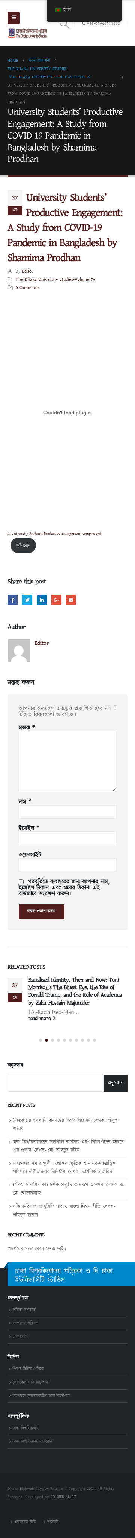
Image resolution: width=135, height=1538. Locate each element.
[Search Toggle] (64, 24)
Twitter (27, 600)
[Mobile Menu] (14, 18)
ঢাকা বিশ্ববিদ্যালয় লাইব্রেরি (32, 1441)
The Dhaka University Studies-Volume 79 (55, 279)
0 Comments (28, 288)
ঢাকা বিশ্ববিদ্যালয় (25, 1428)
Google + (56, 600)
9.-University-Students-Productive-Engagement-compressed (54, 533)
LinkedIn (42, 600)
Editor (27, 271)
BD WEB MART (63, 1497)
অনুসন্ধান (15, 1065)
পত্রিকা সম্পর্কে (24, 1310)
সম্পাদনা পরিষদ (25, 1323)
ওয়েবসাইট (30, 855)
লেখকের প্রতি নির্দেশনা (30, 1382)
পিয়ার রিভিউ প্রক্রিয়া (28, 1369)
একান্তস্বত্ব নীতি (25, 1522)
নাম (25, 802)
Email (71, 600)
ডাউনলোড (23, 545)
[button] (41, 1040)
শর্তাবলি (52, 1522)
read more (40, 1019)
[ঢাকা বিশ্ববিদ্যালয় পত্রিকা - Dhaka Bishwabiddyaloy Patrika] (28, 33)
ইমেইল (29, 828)
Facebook (13, 600)
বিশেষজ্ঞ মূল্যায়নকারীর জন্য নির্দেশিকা (41, 1396)
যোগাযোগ (20, 1336)
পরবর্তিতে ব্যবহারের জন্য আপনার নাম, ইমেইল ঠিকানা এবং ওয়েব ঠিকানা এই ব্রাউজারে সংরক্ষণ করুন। (64, 887)
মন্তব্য (27, 728)
